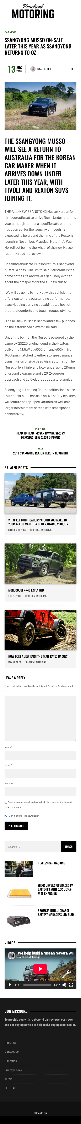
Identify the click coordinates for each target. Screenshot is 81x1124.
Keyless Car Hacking (51, 863)
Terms (8, 1079)
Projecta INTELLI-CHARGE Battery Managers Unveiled (56, 913)
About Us (10, 1042)
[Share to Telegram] (71, 1120)
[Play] (10, 985)
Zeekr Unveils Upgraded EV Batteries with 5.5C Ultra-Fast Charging (55, 889)
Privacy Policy (13, 1070)
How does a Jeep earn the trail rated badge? (38, 656)
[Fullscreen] (71, 985)
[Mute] (64, 985)
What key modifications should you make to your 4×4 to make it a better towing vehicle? (38, 522)
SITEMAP (10, 1088)
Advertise (11, 1060)
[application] (40, 968)
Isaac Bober (44, 69)
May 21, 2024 (14, 662)
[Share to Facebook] (10, 1120)
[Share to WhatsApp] (51, 1120)
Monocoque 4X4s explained (26, 590)
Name (8, 747)
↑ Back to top (41, 1112)
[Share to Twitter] (30, 1120)
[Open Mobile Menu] (65, 11)
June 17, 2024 (14, 596)
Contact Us (12, 1051)
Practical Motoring (41, 530)
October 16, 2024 (17, 530)
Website (9, 783)
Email (8, 765)
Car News (10, 32)
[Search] (72, 11)
